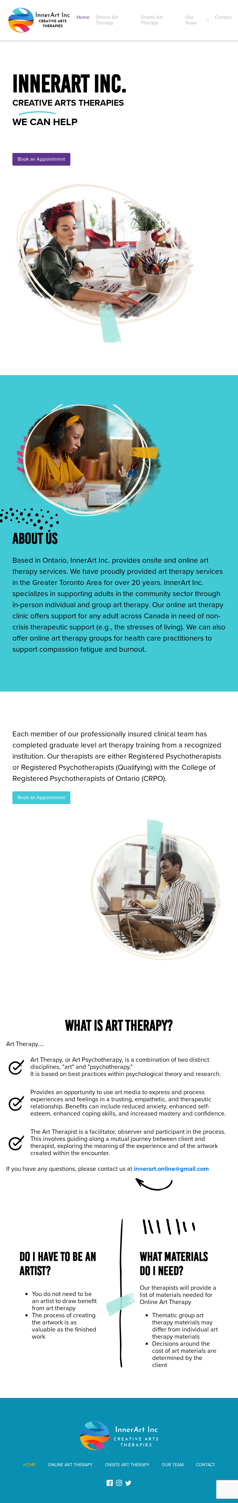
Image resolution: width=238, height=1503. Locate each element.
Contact (223, 17)
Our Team (191, 20)
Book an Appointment (41, 159)
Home (83, 17)
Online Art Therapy (107, 20)
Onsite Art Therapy (152, 20)
